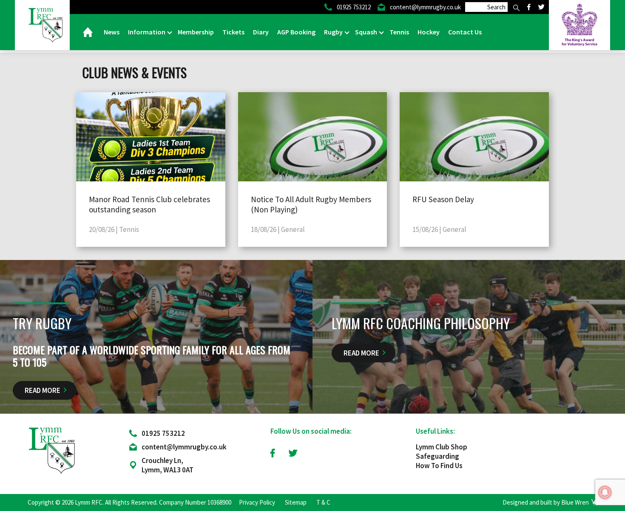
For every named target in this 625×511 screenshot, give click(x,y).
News (111, 32)
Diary (261, 32)
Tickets (233, 32)
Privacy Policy (257, 502)
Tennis (399, 32)
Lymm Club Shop (441, 447)
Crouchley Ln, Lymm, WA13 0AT (167, 465)
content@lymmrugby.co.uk (184, 447)
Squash (366, 32)
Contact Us (465, 32)
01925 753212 (163, 433)
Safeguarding (437, 456)
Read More (42, 390)
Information (147, 32)
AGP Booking (296, 32)
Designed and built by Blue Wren (546, 502)
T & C (323, 502)
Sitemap (296, 502)
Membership (196, 32)
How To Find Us (439, 465)
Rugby (334, 32)
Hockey (429, 32)
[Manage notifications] (605, 492)
